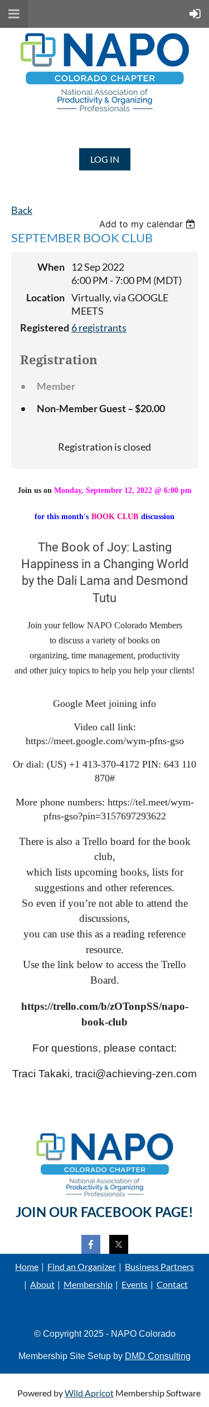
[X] (118, 1244)
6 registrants (99, 328)
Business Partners (159, 1266)
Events (134, 1284)
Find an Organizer (81, 1266)
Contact (172, 1284)
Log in (104, 159)
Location (45, 298)
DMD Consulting (158, 1356)
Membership (88, 1284)
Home (26, 1266)
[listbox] (148, 224)
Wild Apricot (89, 1393)
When (51, 267)
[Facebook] (90, 1244)
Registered (42, 328)
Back (21, 210)
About (42, 1284)
